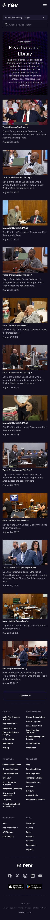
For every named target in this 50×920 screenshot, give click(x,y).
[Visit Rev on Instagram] (25, 876)
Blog (28, 765)
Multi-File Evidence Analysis (11, 718)
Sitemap (22, 912)
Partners (30, 836)
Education (7, 800)
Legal (6, 908)
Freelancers (31, 845)
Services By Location (35, 800)
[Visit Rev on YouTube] (40, 876)
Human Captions (33, 721)
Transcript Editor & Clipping (11, 733)
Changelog (8, 836)
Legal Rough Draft (34, 726)
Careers (29, 828)
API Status (8, 832)
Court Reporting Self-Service (35, 738)
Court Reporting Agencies (9, 783)
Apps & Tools (32, 795)
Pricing (6, 748)
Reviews (30, 791)
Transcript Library (34, 778)
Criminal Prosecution (12, 765)
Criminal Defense (10, 769)
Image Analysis (9, 728)
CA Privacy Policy (39, 908)
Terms (20, 908)
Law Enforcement (10, 773)
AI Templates (8, 739)
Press (28, 832)
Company (30, 823)
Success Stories (33, 782)
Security (29, 841)
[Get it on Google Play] (34, 886)
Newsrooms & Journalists (9, 794)
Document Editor (10, 724)
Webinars (30, 786)
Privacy (28, 908)
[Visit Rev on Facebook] (10, 876)
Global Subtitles (33, 743)
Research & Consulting (12, 789)
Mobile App (8, 743)
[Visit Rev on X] (17, 876)
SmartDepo (31, 748)
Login (29, 912)
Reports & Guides (33, 769)
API (5, 823)
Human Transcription (35, 717)
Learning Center (33, 773)
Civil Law (7, 778)
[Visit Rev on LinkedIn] (33, 876)
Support (29, 849)
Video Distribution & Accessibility (11, 805)
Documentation (10, 828)
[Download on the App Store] (16, 886)
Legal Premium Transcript (32, 731)
